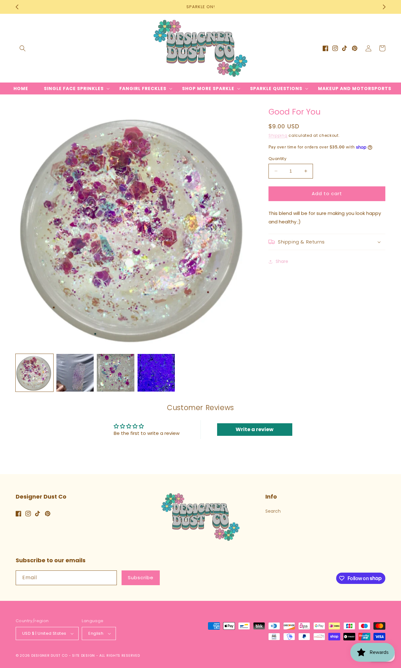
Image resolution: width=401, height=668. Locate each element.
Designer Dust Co (49, 655)
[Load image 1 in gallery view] (34, 373)
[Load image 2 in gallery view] (75, 373)
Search (273, 511)
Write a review (254, 429)
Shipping (278, 135)
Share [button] (282, 261)
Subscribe (141, 577)
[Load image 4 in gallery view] (156, 373)
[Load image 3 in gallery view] (115, 373)
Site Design (83, 655)
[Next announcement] (384, 7)
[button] (22, 48)
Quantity (277, 159)
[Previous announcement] (17, 7)
